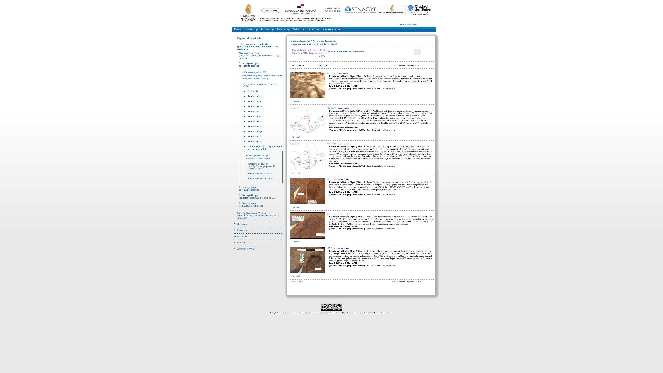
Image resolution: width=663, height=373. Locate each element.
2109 (331, 143)
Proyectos (242, 230)
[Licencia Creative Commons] (331, 310)
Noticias (241, 242)
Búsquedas (242, 224)
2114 (331, 179)
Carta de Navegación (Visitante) (258, 215)
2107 (331, 108)
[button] (417, 52)
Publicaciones (240, 236)
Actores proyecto (245, 249)
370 (331, 73)
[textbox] (370, 52)
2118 (331, 248)
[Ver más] (296, 101)
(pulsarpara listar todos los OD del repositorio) (258, 46)
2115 (331, 214)
